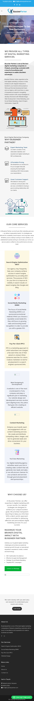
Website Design (5, 656)
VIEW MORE (17, 608)
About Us (4, 669)
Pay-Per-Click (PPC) (7, 652)
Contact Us (4, 672)
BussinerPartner (20, 699)
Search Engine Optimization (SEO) (11, 646)
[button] (21, 697)
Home (3, 666)
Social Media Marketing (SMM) (10, 649)
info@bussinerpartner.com (10, 687)
